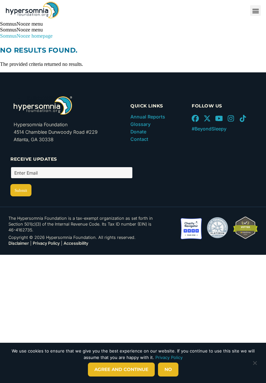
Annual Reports (147, 116)
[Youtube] (219, 118)
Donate (138, 131)
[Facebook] (195, 118)
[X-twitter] (207, 118)
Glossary (140, 124)
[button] (255, 10)
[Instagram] (231, 118)
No (168, 369)
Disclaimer (18, 243)
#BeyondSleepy (209, 128)
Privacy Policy (46, 243)
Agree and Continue (121, 369)
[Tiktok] (242, 118)
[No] (254, 364)
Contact (139, 139)
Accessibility (76, 243)
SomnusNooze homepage (26, 36)
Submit (21, 190)
